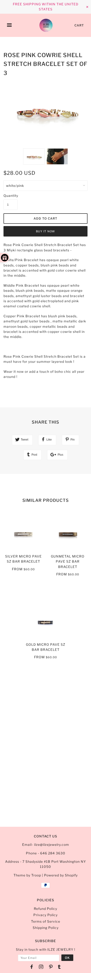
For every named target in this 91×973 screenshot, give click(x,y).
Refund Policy (45, 909)
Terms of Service (45, 921)
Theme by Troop (27, 875)
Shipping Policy (46, 928)
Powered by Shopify (61, 875)
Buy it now (45, 231)
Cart (79, 25)
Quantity (11, 196)
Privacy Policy (45, 915)
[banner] (46, 25)
